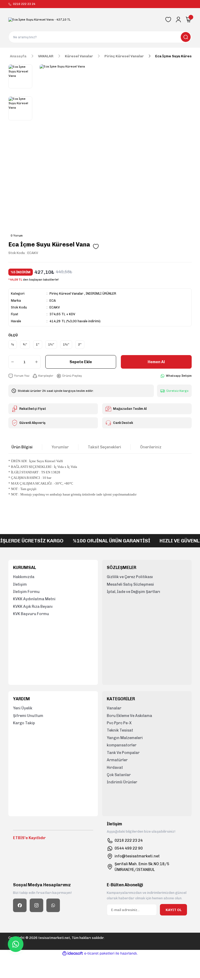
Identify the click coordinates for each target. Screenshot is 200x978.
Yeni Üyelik (22, 708)
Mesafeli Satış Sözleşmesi (130, 584)
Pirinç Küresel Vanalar (66, 293)
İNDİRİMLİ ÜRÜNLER (101, 293)
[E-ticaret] (99, 953)
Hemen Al (156, 362)
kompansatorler (121, 745)
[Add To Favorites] (96, 246)
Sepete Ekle (81, 362)
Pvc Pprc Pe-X (119, 723)
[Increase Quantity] (37, 362)
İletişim (20, 584)
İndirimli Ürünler (122, 782)
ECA (52, 300)
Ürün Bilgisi (22, 447)
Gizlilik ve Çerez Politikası (130, 576)
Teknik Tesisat (120, 730)
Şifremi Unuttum (28, 715)
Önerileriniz (150, 447)
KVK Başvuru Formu (31, 613)
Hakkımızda (23, 576)
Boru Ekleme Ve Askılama (129, 715)
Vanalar (114, 708)
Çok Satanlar (119, 774)
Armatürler (117, 760)
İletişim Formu (26, 591)
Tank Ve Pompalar (123, 752)
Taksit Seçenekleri (104, 447)
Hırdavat (115, 767)
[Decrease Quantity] (11, 362)
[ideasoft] (72, 953)
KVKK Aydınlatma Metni (34, 599)
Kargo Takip (24, 723)
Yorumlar (60, 447)
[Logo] (39, 19)
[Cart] (188, 19)
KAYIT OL (174, 910)
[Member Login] (178, 19)
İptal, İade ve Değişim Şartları (133, 591)
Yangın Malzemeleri (125, 737)
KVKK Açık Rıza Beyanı (33, 606)
